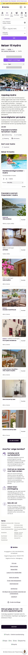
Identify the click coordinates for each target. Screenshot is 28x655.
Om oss (14, 563)
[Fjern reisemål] (25, 23)
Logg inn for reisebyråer (14, 572)
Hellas (9, 49)
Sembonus (14, 588)
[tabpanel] (14, 30)
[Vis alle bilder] (24, 88)
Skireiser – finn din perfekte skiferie (18, 533)
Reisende (5, 32)
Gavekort (14, 597)
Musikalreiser (4, 540)
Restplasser (4, 525)
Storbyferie (4, 532)
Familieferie (4, 538)
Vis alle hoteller (14, 440)
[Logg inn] (21, 7)
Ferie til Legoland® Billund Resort (20, 530)
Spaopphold (17, 538)
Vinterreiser (17, 523)
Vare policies (14, 566)
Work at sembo (14, 577)
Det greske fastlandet (8, 51)
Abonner (14, 626)
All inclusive (16, 138)
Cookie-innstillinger (15, 602)
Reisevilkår (14, 569)
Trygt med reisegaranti (14, 580)
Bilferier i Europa (18, 536)
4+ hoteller (19, 135)
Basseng (6, 138)
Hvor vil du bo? (6, 21)
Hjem (3, 49)
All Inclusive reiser (18, 525)
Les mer (3, 126)
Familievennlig (8, 135)
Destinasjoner (14, 584)
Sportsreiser (4, 536)
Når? (4, 27)
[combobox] (13, 23)
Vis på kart (6, 147)
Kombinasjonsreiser (6, 527)
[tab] (2, 15)
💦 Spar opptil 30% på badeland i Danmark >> (14, 3)
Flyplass (5, 64)
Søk (14, 38)
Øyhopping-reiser (18, 527)
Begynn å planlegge (14, 60)
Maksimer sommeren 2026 (7, 523)
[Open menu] (25, 7)
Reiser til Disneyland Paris (7, 529)
